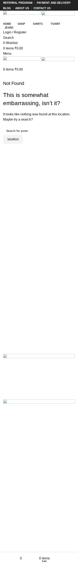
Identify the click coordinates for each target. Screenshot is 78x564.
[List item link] (39, 434)
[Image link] (39, 363)
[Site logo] (22, 15)
